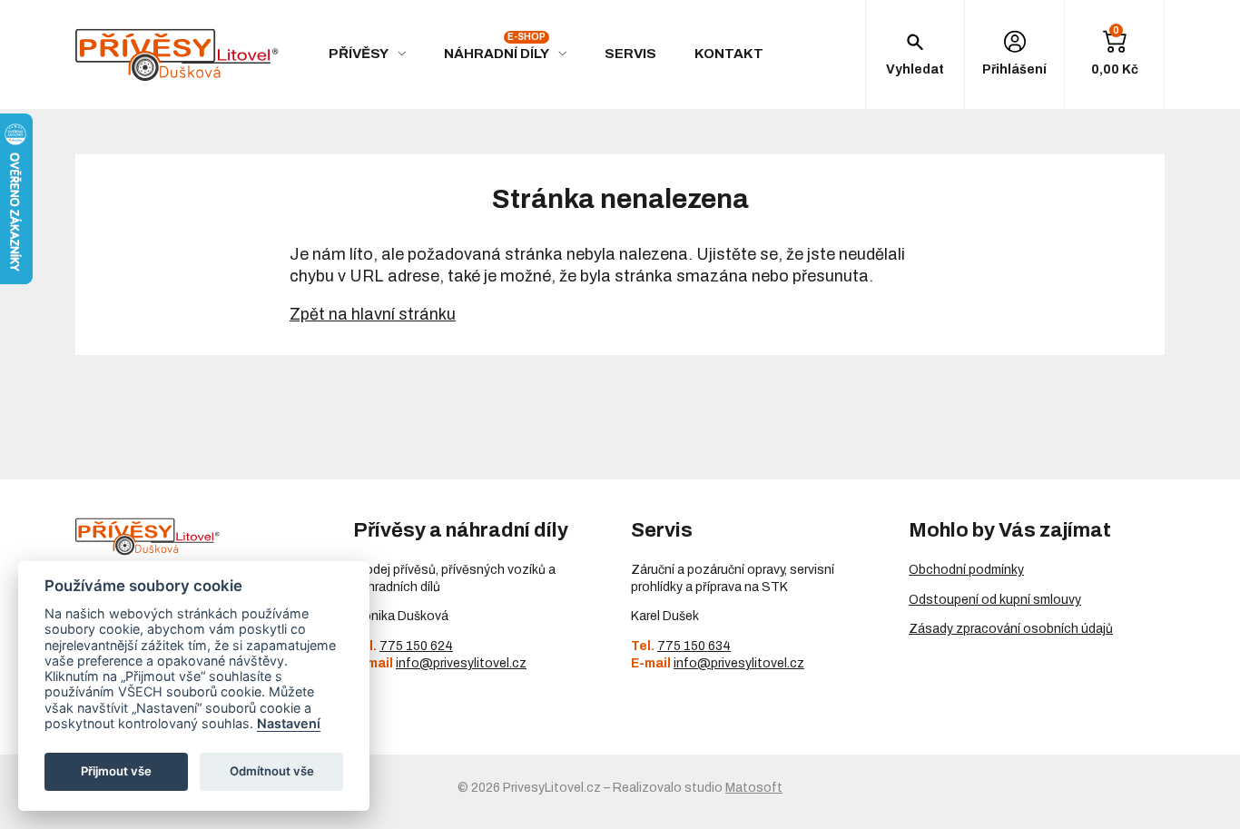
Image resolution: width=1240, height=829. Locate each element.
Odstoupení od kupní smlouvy (995, 600)
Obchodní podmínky (966, 570)
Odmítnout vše (272, 771)
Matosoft (753, 787)
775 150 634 (694, 646)
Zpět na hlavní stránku (373, 314)
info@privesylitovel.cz (461, 663)
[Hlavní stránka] (177, 55)
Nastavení (288, 723)
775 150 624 (416, 646)
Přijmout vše (116, 771)
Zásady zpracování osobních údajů (1011, 629)
